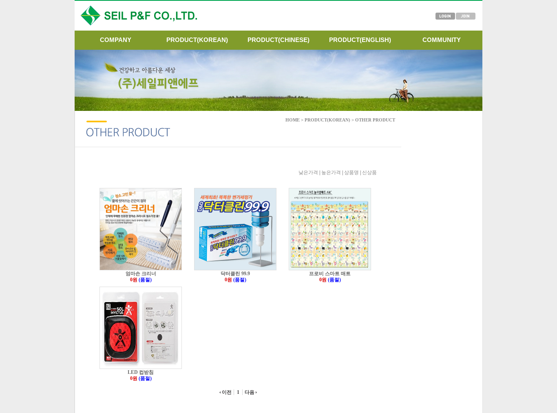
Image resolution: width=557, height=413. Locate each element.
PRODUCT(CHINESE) (278, 39)
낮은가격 (308, 172)
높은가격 (331, 172)
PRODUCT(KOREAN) (197, 39)
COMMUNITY (441, 39)
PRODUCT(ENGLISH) (360, 39)
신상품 (369, 172)
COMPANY (115, 39)
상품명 (351, 172)
